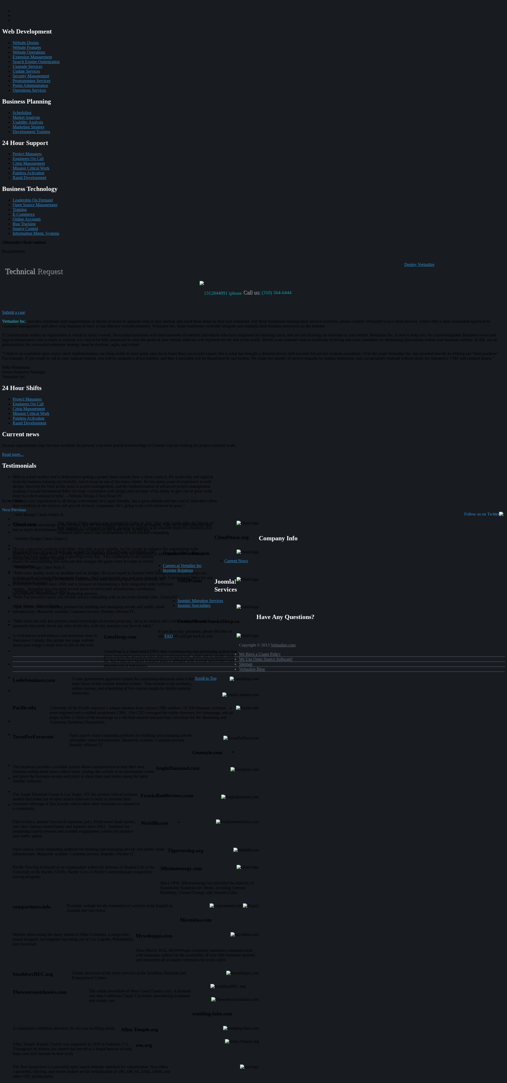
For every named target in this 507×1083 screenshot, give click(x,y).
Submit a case (13, 312)
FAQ (169, 636)
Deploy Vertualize (419, 264)
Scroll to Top (206, 678)
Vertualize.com (283, 645)
